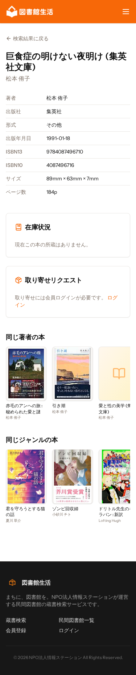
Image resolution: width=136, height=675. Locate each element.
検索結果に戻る (31, 38)
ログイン (69, 630)
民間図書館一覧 (76, 620)
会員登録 (16, 630)
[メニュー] (125, 11)
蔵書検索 (16, 620)
